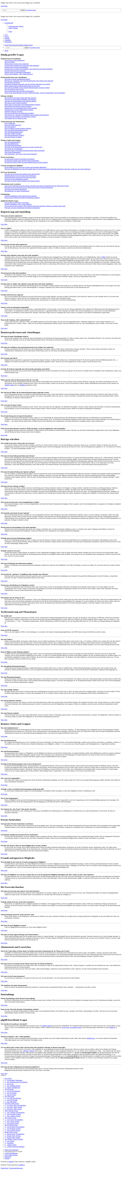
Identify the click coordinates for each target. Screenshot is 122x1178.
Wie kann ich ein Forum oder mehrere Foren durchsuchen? (22, 174)
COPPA (103, 257)
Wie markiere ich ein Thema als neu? (16, 118)
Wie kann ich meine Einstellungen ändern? (17, 79)
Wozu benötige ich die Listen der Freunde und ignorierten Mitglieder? (26, 167)
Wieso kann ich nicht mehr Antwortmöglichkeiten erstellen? (22, 104)
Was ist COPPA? (10, 62)
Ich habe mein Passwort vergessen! (15, 70)
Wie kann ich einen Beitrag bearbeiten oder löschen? (20, 99)
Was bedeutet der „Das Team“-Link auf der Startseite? (21, 154)
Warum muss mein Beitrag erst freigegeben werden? (20, 116)
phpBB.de (23, 385)
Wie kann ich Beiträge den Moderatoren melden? (19, 113)
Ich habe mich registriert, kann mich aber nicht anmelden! (22, 65)
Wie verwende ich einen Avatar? (14, 89)
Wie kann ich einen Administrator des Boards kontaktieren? (22, 208)
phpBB (10, 1161)
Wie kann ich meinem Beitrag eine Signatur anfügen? (21, 101)
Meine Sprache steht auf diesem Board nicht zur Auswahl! (22, 86)
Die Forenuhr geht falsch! (12, 82)
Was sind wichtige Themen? (13, 133)
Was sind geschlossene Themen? (14, 135)
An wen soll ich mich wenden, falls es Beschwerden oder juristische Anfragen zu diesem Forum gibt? (35, 206)
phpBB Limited (9, 385)
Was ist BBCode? (10, 123)
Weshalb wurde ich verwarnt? (13, 111)
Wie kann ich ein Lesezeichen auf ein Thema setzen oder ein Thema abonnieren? (29, 187)
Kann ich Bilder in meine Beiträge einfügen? (18, 128)
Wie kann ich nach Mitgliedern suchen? (16, 179)
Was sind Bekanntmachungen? (14, 132)
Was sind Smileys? (10, 127)
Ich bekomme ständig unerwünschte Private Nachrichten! (22, 160)
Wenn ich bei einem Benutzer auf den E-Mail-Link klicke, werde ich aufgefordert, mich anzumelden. (35, 93)
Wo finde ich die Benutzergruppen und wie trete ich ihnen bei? (23, 147)
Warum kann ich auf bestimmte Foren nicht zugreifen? (21, 108)
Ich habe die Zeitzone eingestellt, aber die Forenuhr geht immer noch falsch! (27, 84)
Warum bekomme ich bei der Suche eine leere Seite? (20, 177)
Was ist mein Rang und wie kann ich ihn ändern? (19, 91)
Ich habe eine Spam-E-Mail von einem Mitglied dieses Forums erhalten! (26, 162)
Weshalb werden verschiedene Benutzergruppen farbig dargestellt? (25, 150)
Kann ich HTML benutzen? (13, 125)
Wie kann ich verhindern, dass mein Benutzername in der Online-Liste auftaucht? (29, 81)
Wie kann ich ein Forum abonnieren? (16, 189)
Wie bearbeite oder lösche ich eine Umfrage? (18, 106)
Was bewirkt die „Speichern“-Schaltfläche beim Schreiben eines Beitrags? (27, 115)
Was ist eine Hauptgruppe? (13, 152)
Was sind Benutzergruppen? (13, 145)
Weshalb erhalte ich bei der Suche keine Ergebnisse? (20, 176)
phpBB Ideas (91, 1038)
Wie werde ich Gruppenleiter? (14, 149)
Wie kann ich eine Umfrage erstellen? (16, 103)
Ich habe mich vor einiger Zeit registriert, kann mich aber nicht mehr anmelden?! (29, 69)
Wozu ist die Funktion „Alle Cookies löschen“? (19, 74)
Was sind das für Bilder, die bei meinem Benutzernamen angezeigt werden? (27, 87)
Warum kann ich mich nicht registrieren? (17, 64)
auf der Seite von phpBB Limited (72, 1027)
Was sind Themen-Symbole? (13, 137)
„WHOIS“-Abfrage (28, 1051)
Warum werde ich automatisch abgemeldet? (18, 72)
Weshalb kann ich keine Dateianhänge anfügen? (19, 110)
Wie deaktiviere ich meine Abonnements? (17, 191)
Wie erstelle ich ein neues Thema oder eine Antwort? (20, 98)
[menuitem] (15, 26)
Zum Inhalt (4, 6)
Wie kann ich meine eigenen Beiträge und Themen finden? (22, 181)
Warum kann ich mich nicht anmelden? (16, 67)
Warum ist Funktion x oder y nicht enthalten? (18, 204)
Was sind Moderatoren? (12, 144)
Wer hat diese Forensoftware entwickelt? (17, 202)
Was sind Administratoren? (13, 142)
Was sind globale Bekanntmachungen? (16, 130)
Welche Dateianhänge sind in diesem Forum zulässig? (21, 196)
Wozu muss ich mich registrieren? (15, 60)
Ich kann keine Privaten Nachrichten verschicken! (20, 159)
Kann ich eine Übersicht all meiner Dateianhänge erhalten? (22, 197)
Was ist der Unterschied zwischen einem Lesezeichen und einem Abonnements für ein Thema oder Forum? (37, 186)
